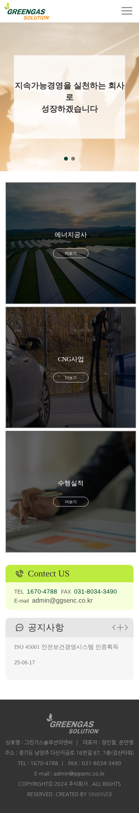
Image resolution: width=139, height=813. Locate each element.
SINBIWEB (100, 794)
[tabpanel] (69, 85)
